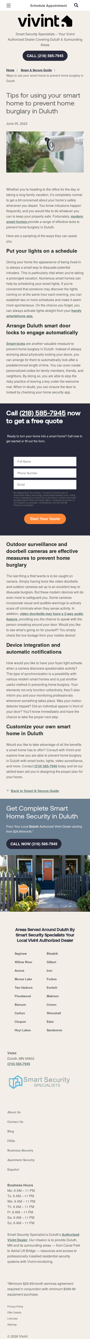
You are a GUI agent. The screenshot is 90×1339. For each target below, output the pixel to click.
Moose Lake (23, 979)
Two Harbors (24, 987)
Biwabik (52, 953)
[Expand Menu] (44, 29)
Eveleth (52, 987)
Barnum (20, 1004)
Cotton (52, 1004)
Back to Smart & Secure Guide (35, 790)
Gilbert (51, 962)
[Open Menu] (8, 5)
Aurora (19, 970)
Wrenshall (54, 1013)
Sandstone (54, 1030)
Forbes (52, 979)
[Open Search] (76, 5)
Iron (49, 970)
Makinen (53, 996)
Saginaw (21, 953)
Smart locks (15, 343)
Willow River (23, 962)
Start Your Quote (45, 518)
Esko (50, 1021)
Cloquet (20, 1021)
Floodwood (23, 996)
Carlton (20, 1013)
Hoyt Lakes (23, 1030)
